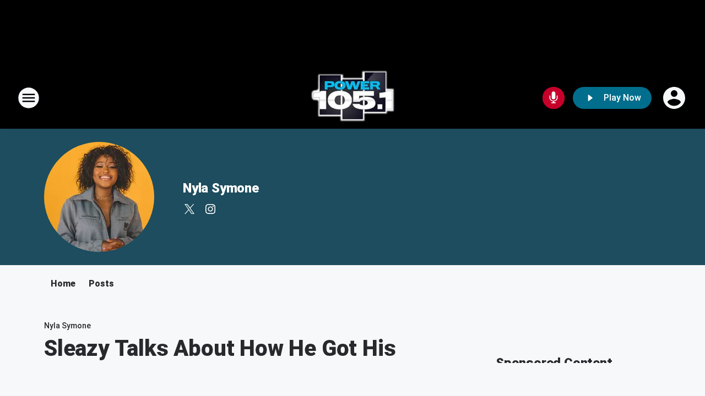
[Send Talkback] (554, 98)
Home (63, 283)
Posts (101, 283)
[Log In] (675, 98)
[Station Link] (352, 98)
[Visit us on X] (189, 209)
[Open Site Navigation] (29, 98)
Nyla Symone (221, 188)
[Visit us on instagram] (210, 209)
